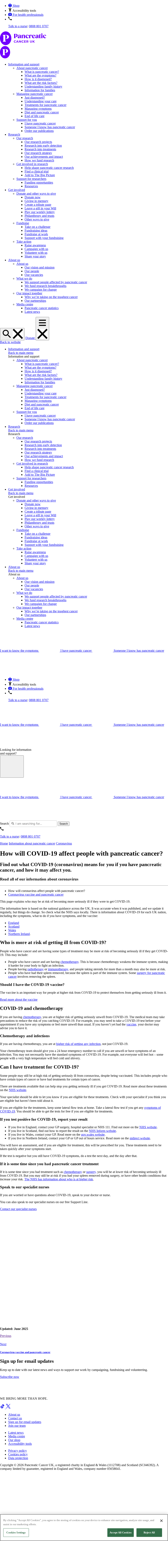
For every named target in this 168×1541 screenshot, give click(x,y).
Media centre (24, 304)
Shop (16, 5)
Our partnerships (35, 300)
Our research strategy (38, 153)
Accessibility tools (20, 1443)
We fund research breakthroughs (45, 286)
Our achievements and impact (44, 156)
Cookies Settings (16, 1532)
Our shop (14, 1440)
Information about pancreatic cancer (32, 843)
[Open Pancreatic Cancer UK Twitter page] (8, 1407)
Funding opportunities (39, 182)
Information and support (23, 64)
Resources (31, 186)
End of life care (34, 116)
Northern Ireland (19, 934)
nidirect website (140, 1138)
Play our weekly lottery (40, 212)
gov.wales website (93, 1134)
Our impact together (29, 293)
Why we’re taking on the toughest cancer (51, 297)
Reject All (149, 1532)
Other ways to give (37, 219)
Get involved (16, 190)
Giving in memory (36, 201)
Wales (12, 930)
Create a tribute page (38, 204)
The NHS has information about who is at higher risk (58, 1179)
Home (4, 843)
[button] (22, 10)
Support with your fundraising (44, 238)
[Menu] (42, 328)
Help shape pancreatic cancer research (49, 167)
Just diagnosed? (35, 97)
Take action (23, 241)
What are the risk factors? (41, 83)
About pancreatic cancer (32, 68)
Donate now (33, 197)
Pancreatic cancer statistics (42, 308)
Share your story (35, 256)
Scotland (13, 926)
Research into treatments (40, 149)
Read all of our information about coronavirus (39, 879)
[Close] (161, 1520)
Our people (32, 271)
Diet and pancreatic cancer (42, 112)
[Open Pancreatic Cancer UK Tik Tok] (3, 1407)
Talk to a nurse (17, 26)
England (13, 923)
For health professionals (28, 14)
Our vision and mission (39, 267)
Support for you (26, 119)
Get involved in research (32, 164)
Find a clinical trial (37, 171)
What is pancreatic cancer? (42, 71)
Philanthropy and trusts (39, 215)
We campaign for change (41, 289)
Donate (30, 338)
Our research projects (38, 142)
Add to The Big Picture (40, 175)
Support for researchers (31, 179)
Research (14, 134)
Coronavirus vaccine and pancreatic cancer (36, 894)
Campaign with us (36, 249)
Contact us (15, 1418)
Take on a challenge (37, 227)
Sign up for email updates (24, 1422)
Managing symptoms (38, 108)
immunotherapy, (58, 969)
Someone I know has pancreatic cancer (50, 127)
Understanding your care (41, 101)
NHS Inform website (102, 1131)
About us (14, 260)
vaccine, (131, 1024)
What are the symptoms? (40, 75)
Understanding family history (43, 86)
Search (4, 823)
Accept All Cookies (121, 1532)
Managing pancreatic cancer (34, 94)
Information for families (40, 90)
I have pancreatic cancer (40, 123)
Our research (24, 138)
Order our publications (39, 131)
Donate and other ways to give (36, 193)
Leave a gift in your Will (40, 208)
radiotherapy (35, 969)
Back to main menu (20, 352)
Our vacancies (34, 275)
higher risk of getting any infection (78, 1044)
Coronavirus (64, 843)
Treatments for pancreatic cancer (45, 105)
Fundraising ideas (36, 230)
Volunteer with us (36, 252)
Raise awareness (35, 245)
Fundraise (22, 223)
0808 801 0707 (39, 26)
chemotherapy (69, 962)
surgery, (91, 1172)
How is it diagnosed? (38, 79)
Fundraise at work (36, 234)
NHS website (17, 1090)
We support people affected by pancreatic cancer (56, 282)
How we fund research (39, 160)
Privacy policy (17, 1450)
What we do (24, 278)
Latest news (32, 311)
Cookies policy (18, 1454)
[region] (84, 1527)
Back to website (10, 342)
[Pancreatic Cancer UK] (84, 45)
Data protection (18, 1458)
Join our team (17, 1425)
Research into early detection (43, 145)
